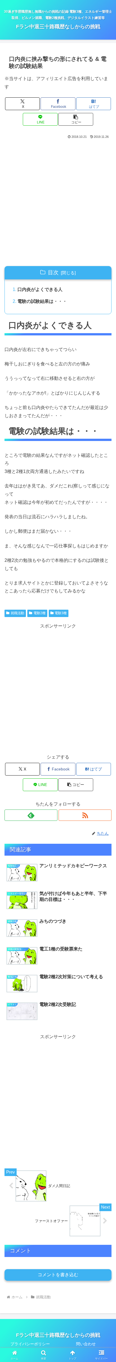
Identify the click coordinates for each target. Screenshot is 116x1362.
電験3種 (61, 613)
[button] (75, 119)
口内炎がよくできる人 (40, 289)
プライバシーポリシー (30, 1344)
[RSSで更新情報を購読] (85, 815)
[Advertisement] (58, 201)
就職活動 (17, 613)
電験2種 (40, 613)
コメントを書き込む (58, 1274)
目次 (53, 272)
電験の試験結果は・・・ (42, 301)
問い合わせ (86, 1344)
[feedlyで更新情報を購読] (31, 815)
